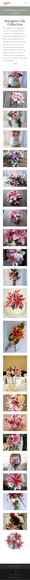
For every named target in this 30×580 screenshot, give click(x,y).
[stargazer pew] (15, 265)
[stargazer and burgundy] (15, 529)
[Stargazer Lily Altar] (15, 186)
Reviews (18, 566)
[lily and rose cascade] (15, 510)
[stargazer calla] (15, 490)
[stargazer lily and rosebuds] (15, 246)
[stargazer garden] (15, 431)
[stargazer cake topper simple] (15, 318)
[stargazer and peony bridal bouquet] (15, 127)
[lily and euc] (15, 470)
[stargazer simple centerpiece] (15, 285)
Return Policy (11, 566)
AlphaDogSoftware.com (15, 577)
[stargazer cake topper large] (15, 147)
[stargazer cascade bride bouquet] (15, 167)
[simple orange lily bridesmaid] (15, 352)
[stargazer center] (15, 391)
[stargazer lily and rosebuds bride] (15, 206)
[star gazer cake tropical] (15, 88)
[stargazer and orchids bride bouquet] (15, 107)
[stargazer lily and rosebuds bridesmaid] (15, 226)
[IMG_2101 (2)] (15, 411)
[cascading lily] (15, 450)
